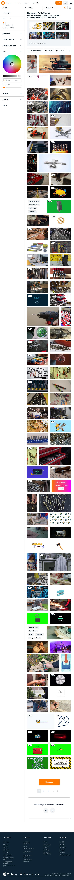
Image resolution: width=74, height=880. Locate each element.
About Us (46, 847)
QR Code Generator (9, 866)
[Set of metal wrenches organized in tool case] (60, 234)
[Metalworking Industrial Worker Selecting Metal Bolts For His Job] (37, 94)
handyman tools (34, 638)
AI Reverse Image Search (8, 858)
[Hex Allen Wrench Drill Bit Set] (37, 439)
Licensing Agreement (26, 842)
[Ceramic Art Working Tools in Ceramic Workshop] (60, 287)
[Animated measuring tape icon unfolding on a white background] (40, 721)
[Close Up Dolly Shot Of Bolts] (60, 439)
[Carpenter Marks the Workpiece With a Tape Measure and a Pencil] (37, 234)
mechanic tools (34, 205)
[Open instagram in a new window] (24, 874)
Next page (49, 782)
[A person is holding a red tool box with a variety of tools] (38, 179)
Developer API (7, 855)
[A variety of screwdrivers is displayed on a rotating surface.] (60, 386)
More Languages (65, 855)
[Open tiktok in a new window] (32, 874)
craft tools (32, 208)
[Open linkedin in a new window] (27, 874)
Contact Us (47, 844)
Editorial (35, 3)
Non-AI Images (9, 27)
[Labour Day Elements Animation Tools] (60, 192)
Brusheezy (6, 842)
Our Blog (46, 850)
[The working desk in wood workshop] (32, 163)
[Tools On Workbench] (37, 346)
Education (6, 852)
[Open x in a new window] (35, 874)
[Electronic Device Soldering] (37, 333)
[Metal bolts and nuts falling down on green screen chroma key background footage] (37, 763)
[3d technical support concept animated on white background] (61, 220)
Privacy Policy (56, 875)
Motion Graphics (36, 51)
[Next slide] (68, 51)
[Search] (65, 8)
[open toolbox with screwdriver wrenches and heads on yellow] (37, 399)
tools (30, 634)
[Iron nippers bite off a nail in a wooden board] (61, 179)
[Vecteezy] (3, 3)
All (5, 23)
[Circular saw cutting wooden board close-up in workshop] (59, 632)
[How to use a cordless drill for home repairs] (32, 64)
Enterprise (6, 850)
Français (62, 852)
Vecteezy (5, 844)
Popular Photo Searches (27, 856)
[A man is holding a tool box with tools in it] (37, 287)
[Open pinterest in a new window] (30, 874)
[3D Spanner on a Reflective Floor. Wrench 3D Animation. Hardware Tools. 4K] (55, 163)
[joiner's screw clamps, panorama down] (60, 273)
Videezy (5, 847)
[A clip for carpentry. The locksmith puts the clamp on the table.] (60, 333)
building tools (33, 627)
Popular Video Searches (27, 860)
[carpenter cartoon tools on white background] (37, 247)
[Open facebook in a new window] (21, 874)
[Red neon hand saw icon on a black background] (60, 736)
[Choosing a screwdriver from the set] (37, 147)
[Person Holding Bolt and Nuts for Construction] (60, 359)
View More (62, 36)
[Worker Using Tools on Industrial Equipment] (37, 706)
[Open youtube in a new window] (38, 874)
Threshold (6, 85)
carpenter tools (34, 201)
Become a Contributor (47, 853)
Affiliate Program (28, 849)
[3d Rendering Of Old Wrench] (37, 80)
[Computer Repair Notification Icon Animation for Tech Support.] (60, 693)
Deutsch (62, 850)
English (62, 842)
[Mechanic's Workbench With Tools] (60, 300)
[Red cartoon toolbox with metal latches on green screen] (37, 749)
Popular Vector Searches (27, 852)
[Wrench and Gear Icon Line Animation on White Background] (63, 721)
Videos (26, 3)
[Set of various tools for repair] (60, 107)
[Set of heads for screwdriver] (60, 147)
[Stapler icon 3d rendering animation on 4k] (60, 592)
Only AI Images (9, 25)
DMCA (25, 846)
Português (63, 847)
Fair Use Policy (66, 875)
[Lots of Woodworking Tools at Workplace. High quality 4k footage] (60, 373)
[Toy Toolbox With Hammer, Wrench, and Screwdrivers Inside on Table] (37, 359)
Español (62, 844)
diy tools (39, 634)
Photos (17, 3)
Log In (65, 3)
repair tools (33, 631)
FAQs (45, 842)
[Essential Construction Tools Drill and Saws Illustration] (60, 426)
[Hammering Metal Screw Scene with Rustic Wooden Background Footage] (60, 472)
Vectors (8, 3)
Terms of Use (47, 875)
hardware (32, 211)
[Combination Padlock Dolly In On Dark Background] (60, 532)
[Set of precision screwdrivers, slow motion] (37, 386)
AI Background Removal (7, 862)
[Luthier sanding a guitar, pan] (37, 426)
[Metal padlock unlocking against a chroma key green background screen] (37, 618)
